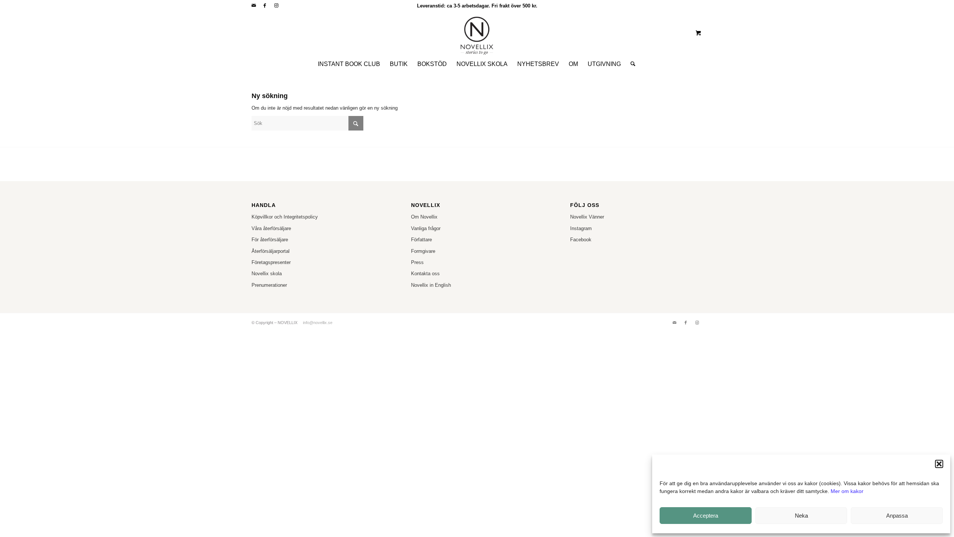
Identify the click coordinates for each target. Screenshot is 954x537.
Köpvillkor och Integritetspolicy (285, 217)
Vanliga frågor (425, 228)
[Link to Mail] (253, 5)
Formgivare (423, 251)
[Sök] (630, 64)
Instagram (581, 228)
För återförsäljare (270, 239)
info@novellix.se (317, 322)
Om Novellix (424, 217)
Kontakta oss (425, 273)
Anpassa (897, 515)
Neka (801, 515)
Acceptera (705, 515)
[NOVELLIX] (477, 33)
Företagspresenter (271, 262)
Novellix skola (267, 273)
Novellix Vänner (587, 217)
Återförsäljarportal (271, 251)
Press (417, 262)
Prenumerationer (269, 285)
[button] (939, 464)
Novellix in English (431, 285)
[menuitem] (349, 64)
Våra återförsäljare (271, 228)
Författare (421, 239)
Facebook (580, 239)
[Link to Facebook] (264, 5)
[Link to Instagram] (276, 5)
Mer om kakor (847, 491)
